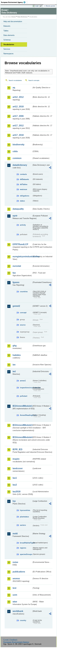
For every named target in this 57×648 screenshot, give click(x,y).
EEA (14, 2)
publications (19, 572)
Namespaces (8, 54)
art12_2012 (18, 97)
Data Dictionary (22, 17)
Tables (5, 31)
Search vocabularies (15, 80)
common (17, 158)
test (14, 588)
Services (6, 49)
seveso (16, 578)
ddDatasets (24, 179)
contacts (23, 174)
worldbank (18, 611)
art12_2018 (18, 106)
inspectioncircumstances (26, 388)
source (22, 325)
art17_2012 (18, 125)
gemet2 (16, 306)
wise (15, 602)
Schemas (7, 40)
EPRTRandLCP (20, 244)
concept (23, 313)
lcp (14, 501)
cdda (15, 151)
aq (14, 87)
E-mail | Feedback (10, 640)
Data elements (9, 35)
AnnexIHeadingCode (26, 415)
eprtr (15, 216)
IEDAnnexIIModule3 (22, 425)
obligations (24, 196)
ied (14, 371)
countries (24, 292)
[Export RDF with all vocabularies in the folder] (50, 167)
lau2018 (16, 491)
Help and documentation (12, 21)
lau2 (15, 485)
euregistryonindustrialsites (22, 256)
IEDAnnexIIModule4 (22, 437)
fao (14, 273)
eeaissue (23, 189)
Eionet (14, 17)
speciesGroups (26, 554)
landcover (18, 468)
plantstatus (24, 517)
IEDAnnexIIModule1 (22, 406)
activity (23, 225)
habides (17, 355)
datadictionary (20, 165)
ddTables (23, 184)
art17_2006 (18, 116)
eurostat (17, 266)
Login (37, 6)
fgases (16, 282)
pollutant (23, 396)
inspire (16, 459)
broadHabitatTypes (26, 543)
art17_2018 (18, 135)
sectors (23, 525)
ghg (15, 345)
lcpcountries (25, 510)
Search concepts (33, 80)
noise (15, 562)
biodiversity (18, 144)
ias (14, 364)
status (22, 201)
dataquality (18, 209)
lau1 (15, 478)
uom (15, 595)
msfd (15, 533)
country (23, 620)
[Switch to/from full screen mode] (41, 6)
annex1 (23, 381)
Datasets (6, 26)
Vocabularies (8, 44)
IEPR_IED (17, 449)
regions (23, 548)
